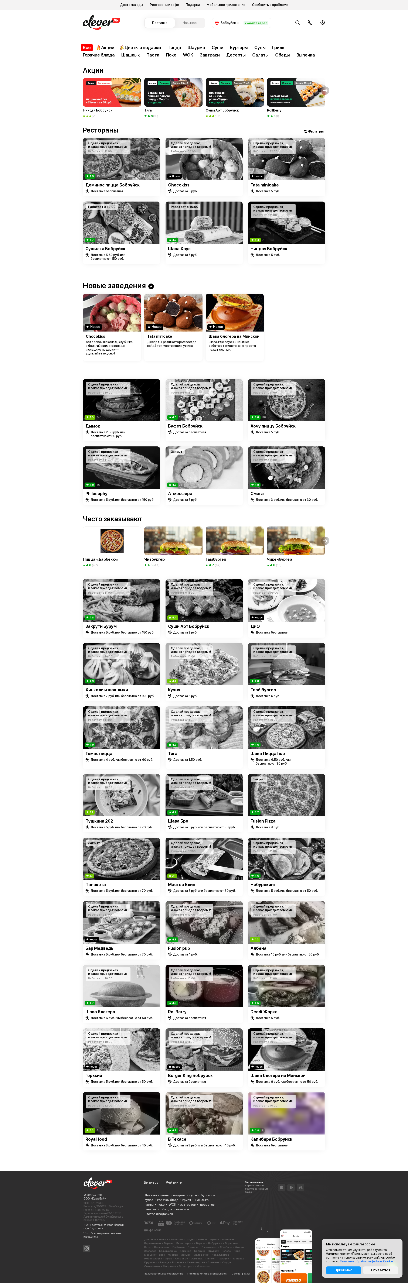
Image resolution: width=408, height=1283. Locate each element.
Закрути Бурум (101, 626)
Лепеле (226, 1250)
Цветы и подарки (143, 47)
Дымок (92, 426)
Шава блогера (100, 1011)
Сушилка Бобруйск (105, 248)
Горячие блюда (99, 55)
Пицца (174, 47)
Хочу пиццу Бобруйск (273, 426)
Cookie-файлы (241, 1273)
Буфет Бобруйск (185, 426)
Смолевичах (152, 1266)
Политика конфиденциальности (207, 1273)
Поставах (238, 1258)
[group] (112, 98)
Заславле (150, 1250)
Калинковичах (168, 1250)
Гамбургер (216, 559)
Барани (168, 1243)
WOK (188, 55)
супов (148, 1200)
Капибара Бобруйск (271, 1139)
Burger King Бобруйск (190, 1075)
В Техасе (177, 1139)
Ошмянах (197, 1258)
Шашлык (130, 55)
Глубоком (179, 1247)
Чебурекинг (263, 884)
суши (193, 1195)
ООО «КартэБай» (95, 1198)
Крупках (213, 1250)
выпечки (182, 1209)
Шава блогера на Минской (234, 336)
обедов (166, 1209)
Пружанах (150, 1262)
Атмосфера (180, 493)
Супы (260, 47)
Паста (152, 55)
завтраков (188, 1205)
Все (87, 47)
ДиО (255, 626)
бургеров (208, 1195)
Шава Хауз (179, 248)
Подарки (193, 5)
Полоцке (223, 1258)
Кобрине (199, 1250)
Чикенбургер (279, 559)
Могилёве (228, 1239)
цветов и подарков (158, 1214)
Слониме (213, 1262)
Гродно (190, 1239)
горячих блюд (167, 1200)
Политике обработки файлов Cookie (366, 1261)
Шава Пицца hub (268, 753)
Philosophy (96, 493)
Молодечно (201, 1254)
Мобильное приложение (226, 5)
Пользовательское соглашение (163, 1273)
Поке (171, 55)
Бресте (214, 1239)
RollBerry (177, 1011)
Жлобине (226, 1247)
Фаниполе (203, 1266)
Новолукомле (220, 1254)
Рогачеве (178, 1262)
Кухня (174, 689)
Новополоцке (153, 1258)
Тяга (172, 753)
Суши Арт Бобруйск (188, 626)
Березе (200, 1243)
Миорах (173, 1254)
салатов (150, 1209)
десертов (207, 1205)
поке (161, 1205)
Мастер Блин (181, 884)
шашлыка (201, 1200)
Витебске (177, 1239)
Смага (257, 493)
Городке (193, 1247)
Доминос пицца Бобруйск (112, 185)
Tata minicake (265, 185)
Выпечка (305, 55)
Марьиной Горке (154, 1254)
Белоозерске (184, 1243)
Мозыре (186, 1254)
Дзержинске (209, 1247)
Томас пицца (98, 753)
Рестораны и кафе (164, 5)
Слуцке (226, 1262)
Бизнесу (151, 1182)
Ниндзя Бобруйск (269, 248)
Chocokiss (179, 185)
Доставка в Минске (156, 1239)
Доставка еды (131, 5)
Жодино (240, 1247)
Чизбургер (154, 559)
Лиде (237, 1250)
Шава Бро (178, 821)
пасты (148, 1205)
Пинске (210, 1258)
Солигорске (186, 1266)
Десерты (236, 55)
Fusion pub (179, 948)
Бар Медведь (99, 948)
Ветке (147, 1247)
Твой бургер (263, 689)
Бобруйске (215, 1243)
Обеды (282, 55)
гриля (186, 1200)
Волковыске (162, 1247)
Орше (168, 1258)
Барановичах (152, 1243)
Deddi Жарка (264, 1011)
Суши (217, 47)
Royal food (96, 1139)
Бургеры (239, 47)
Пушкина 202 (99, 821)
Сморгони (169, 1266)
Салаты (260, 55)
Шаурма (196, 47)
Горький (93, 1075)
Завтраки (210, 55)
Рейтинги (174, 1182)
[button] (83, 90)
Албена (258, 948)
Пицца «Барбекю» (100, 559)
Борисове (231, 1243)
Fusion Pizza (263, 821)
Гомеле (202, 1239)
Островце (181, 1258)
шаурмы (179, 1195)
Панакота (95, 884)
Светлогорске (196, 1262)
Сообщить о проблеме (270, 5)
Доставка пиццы (156, 1195)
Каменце (185, 1250)
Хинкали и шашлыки (106, 689)
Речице (164, 1262)
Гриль (278, 47)
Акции (107, 47)
